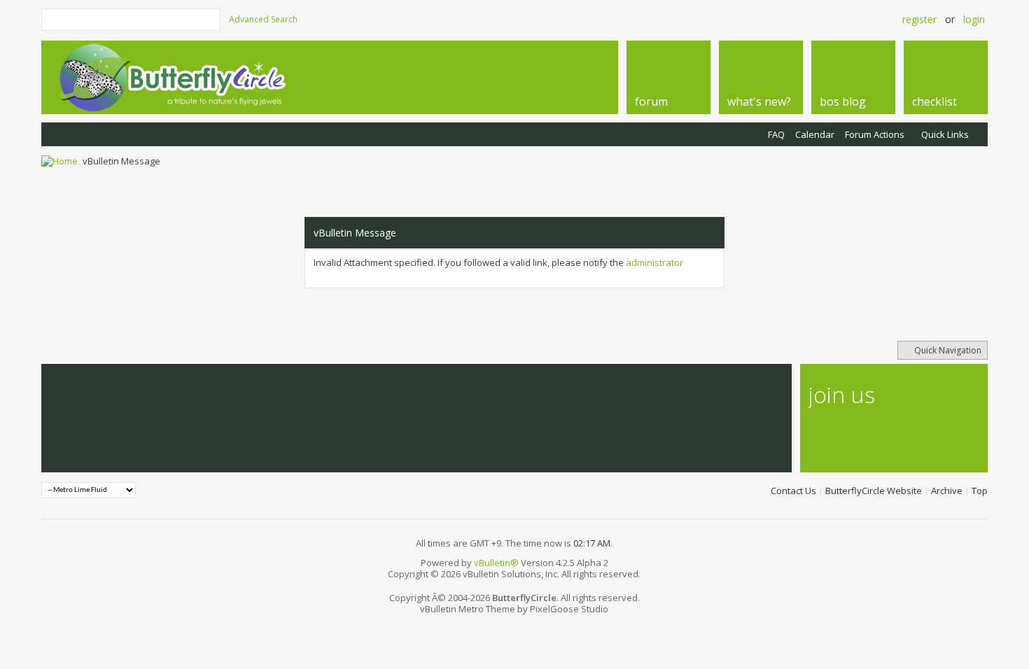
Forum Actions (874, 134)
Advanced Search (263, 19)
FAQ (776, 134)
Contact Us (793, 490)
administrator (654, 262)
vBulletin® (496, 562)
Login (974, 19)
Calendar (814, 134)
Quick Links (945, 134)
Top (980, 490)
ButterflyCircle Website (873, 490)
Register (919, 19)
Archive (946, 490)
